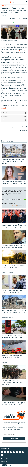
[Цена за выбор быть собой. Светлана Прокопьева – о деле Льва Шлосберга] (14, 173)
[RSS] (20, 452)
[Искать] (24, 465)
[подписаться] (2, 455)
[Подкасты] (23, 452)
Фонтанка (21, 51)
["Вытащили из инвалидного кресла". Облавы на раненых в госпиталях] (14, 394)
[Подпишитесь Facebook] (5, 452)
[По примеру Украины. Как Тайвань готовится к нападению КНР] (14, 257)
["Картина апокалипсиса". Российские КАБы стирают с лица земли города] (14, 302)
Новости (3, 5)
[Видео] (17, 465)
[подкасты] (11, 465)
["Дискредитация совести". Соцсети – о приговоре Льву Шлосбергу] (14, 282)
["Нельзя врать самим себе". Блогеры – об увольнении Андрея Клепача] (14, 237)
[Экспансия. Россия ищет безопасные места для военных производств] (14, 216)
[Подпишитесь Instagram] (17, 452)
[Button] (13, 18)
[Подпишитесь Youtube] (11, 452)
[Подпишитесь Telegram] (14, 452)
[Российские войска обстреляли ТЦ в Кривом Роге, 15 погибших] (14, 347)
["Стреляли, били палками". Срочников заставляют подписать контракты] (14, 372)
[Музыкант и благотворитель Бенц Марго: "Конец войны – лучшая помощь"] (14, 151)
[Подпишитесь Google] (2, 452)
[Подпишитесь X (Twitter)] (8, 452)
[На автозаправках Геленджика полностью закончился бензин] (14, 327)
